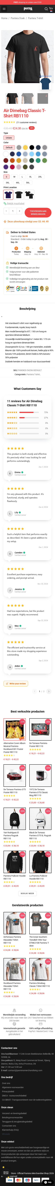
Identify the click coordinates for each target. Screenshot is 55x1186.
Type (6, 133)
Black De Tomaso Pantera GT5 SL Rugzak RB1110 (40, 835)
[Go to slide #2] (28, 98)
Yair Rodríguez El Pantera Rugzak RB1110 (11, 835)
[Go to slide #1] (12, 98)
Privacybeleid (8, 1091)
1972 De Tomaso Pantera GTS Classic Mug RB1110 (38, 792)
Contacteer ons (9, 1126)
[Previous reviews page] (34, 691)
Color (6, 142)
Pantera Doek (18, 18)
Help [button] (49, 1182)
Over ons (6, 1083)
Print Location (10, 187)
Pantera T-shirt (35, 18)
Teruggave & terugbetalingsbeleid (17, 1121)
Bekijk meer (27, 893)
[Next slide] (49, 56)
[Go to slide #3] (43, 98)
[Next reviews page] (48, 691)
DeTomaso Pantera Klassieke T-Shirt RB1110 (12, 940)
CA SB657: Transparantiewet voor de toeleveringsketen (27, 1100)
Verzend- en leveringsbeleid (14, 1113)
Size (5, 172)
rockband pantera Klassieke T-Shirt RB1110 (12, 986)
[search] (46, 9)
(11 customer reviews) (26, 122)
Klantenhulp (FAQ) (10, 1130)
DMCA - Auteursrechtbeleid (14, 1095)
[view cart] (51, 9)
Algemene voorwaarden (13, 1087)
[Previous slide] (6, 56)
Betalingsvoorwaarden (12, 1117)
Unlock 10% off (6, 1172)
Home (4, 18)
